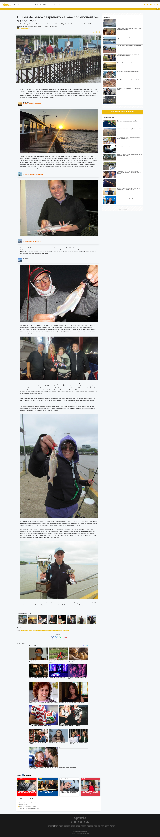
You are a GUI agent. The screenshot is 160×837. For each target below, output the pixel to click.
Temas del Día (6, 8)
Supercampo (90, 826)
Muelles (30, 630)
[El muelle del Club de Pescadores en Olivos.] (23, 619)
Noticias (61, 826)
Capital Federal (46, 630)
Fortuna (73, 826)
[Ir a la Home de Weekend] (80, 818)
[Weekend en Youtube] (81, 822)
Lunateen (107, 826)
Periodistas (60, 630)
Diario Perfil (50, 826)
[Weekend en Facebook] (75, 822)
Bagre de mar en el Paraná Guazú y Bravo (27, 801)
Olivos (41, 630)
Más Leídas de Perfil (109, 117)
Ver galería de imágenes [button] (24, 28)
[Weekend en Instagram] (72, 822)
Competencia (65, 630)
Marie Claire (67, 826)
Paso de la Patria (51, 8)
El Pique (12, 8)
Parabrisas (84, 826)
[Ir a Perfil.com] (155, 0)
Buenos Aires (35, 630)
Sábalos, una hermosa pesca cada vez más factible (28, 802)
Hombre (78, 826)
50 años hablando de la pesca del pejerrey (32, 174)
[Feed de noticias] (84, 822)
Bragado (17, 8)
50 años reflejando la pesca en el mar (31, 241)
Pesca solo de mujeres (23, 804)
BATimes (112, 826)
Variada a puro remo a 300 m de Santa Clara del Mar (29, 808)
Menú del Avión (25, 8)
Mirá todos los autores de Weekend (122, 111)
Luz (99, 826)
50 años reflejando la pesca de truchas (31, 260)
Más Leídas (107, 17)
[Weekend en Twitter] (78, 822)
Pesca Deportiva (25, 630)
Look (96, 826)
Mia (102, 826)
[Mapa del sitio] (87, 822)
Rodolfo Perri (53, 630)
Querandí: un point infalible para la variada (27, 806)
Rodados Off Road (42, 8)
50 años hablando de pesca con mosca (31, 103)
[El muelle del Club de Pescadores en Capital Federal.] (32, 619)
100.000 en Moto (33, 8)
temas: (19, 630)
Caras (56, 826)
